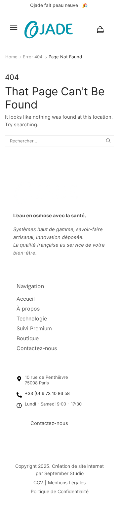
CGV (38, 482)
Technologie (32, 318)
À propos (28, 308)
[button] (13, 27)
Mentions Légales (67, 482)
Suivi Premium (34, 328)
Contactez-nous (37, 348)
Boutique (28, 338)
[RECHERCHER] (108, 140)
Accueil (26, 298)
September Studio (64, 473)
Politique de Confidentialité (60, 491)
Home (11, 56)
